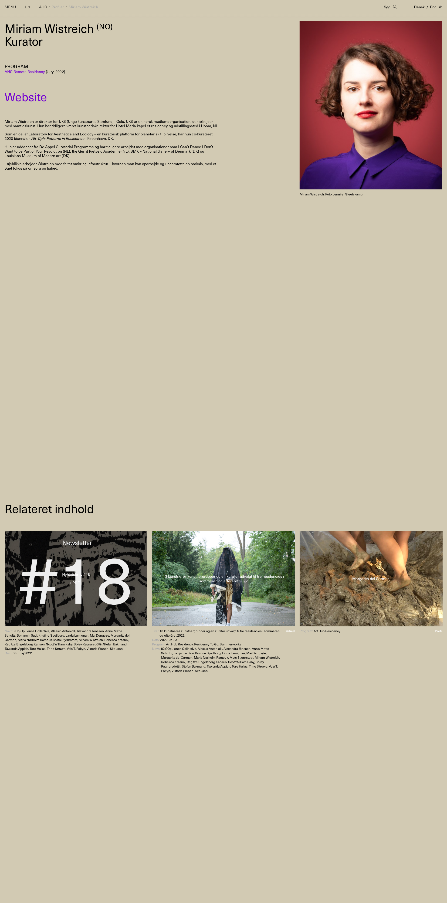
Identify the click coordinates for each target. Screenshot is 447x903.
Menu (10, 7)
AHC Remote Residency (25, 71)
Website (26, 96)
